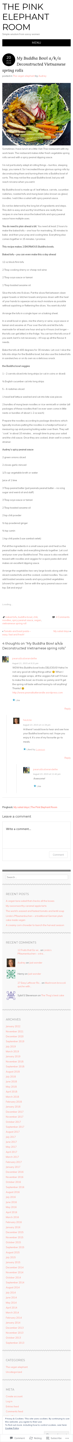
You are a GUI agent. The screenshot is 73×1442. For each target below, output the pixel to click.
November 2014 (14, 1272)
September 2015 (15, 1247)
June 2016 (11, 1202)
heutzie (27, 720)
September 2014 (15, 1282)
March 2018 (12, 1096)
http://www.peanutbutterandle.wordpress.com (37, 692)
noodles (6, 620)
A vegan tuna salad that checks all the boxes (30, 900)
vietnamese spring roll (14, 623)
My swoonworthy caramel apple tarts (26, 905)
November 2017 (14, 1116)
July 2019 (11, 1046)
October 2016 (13, 1182)
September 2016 (15, 1187)
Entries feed (12, 1406)
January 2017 (13, 1167)
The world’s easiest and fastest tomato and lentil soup (35, 911)
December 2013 (15, 1327)
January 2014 (13, 1322)
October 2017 (13, 1121)
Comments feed (14, 1411)
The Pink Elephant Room (25, 17)
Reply (67, 708)
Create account (14, 1396)
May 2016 (11, 1207)
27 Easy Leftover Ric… (29, 982)
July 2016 (11, 1197)
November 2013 (14, 1332)
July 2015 (11, 1257)
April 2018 (11, 1091)
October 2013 (13, 1337)
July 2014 (11, 1292)
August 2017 (13, 1131)
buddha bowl (25, 617)
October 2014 (13, 1277)
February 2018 (14, 1101)
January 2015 (13, 1262)
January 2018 (13, 1106)
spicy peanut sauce (22, 620)
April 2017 (11, 1151)
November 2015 (14, 1237)
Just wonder (35, 962)
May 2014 (11, 1302)
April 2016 (11, 1212)
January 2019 (13, 1056)
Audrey (42, 75)
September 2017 (15, 1126)
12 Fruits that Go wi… (29, 950)
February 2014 (14, 1317)
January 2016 (13, 1227)
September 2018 (15, 1066)
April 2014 (11, 1307)
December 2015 (15, 1232)
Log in (9, 1401)
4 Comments (63, 617)
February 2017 (14, 1162)
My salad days (62, 631)
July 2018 (11, 1076)
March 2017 (12, 1156)
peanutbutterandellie (24, 658)
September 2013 (15, 1342)
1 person (40, 749)
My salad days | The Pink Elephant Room (35, 807)
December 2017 (15, 1111)
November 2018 (14, 1061)
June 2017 (11, 1141)
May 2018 (11, 1086)
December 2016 (15, 1171)
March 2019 (12, 1051)
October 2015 (13, 1242)
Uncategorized (14, 1372)
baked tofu (11, 617)
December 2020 (15, 1036)
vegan (37, 620)
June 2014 (11, 1297)
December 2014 (15, 1267)
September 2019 (15, 1041)
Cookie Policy (12, 1428)
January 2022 (13, 1026)
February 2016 (14, 1222)
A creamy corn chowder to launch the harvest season (35, 925)
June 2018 (11, 1081)
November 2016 (14, 1177)
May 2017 (11, 1146)
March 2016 (12, 1217)
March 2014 (12, 1312)
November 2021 (14, 1031)
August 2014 (13, 1287)
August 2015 (13, 1252)
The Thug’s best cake (52, 995)
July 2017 (11, 1136)
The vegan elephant (24, 75)
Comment (58, 854)
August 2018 (13, 1071)
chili (35, 617)
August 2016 (13, 1192)
